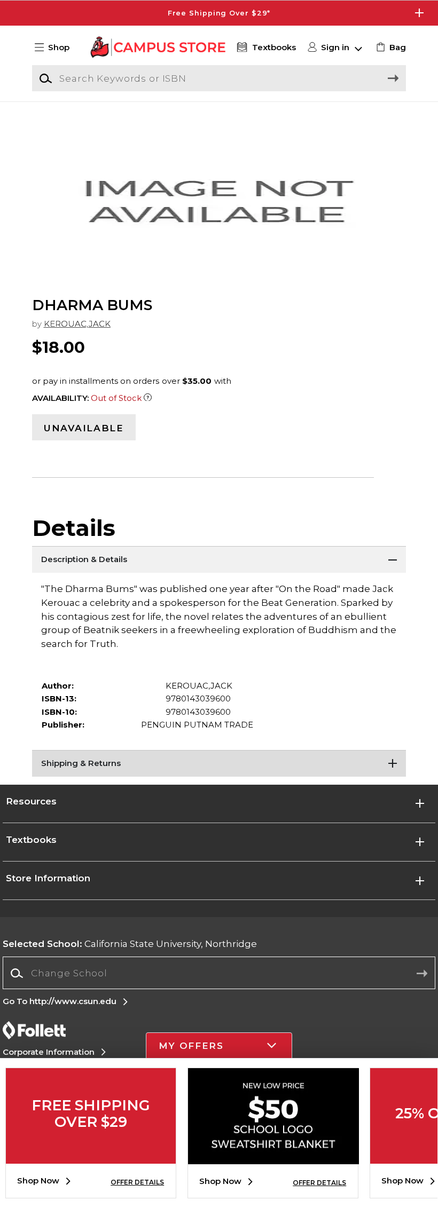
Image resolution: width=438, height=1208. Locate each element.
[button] (219, 13)
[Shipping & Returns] (219, 763)
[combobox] (219, 973)
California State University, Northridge (130, 943)
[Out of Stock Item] (148, 398)
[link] (389, 47)
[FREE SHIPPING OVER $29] (91, 1155)
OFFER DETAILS (137, 1182)
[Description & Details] (219, 559)
